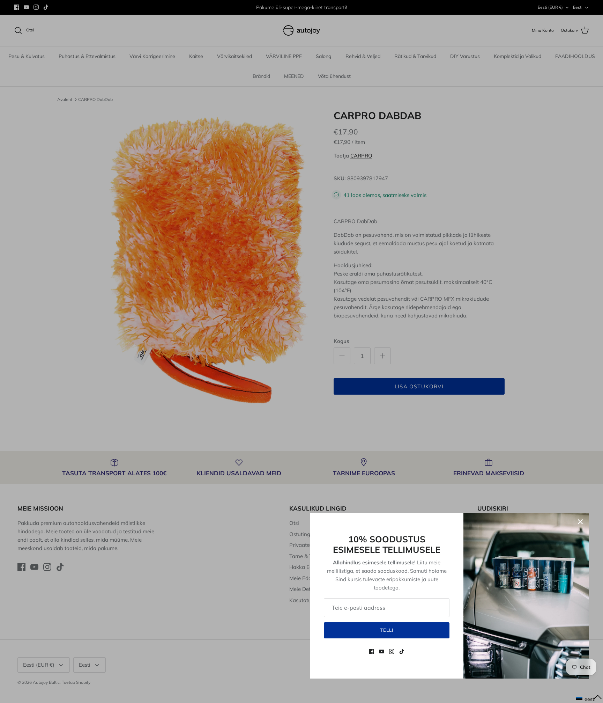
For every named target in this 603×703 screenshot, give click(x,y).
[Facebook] (371, 651)
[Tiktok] (401, 651)
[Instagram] (391, 651)
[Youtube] (381, 651)
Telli (386, 630)
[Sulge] (580, 521)
